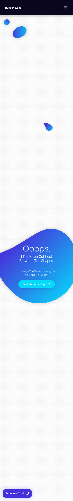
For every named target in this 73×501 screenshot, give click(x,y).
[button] (65, 7)
